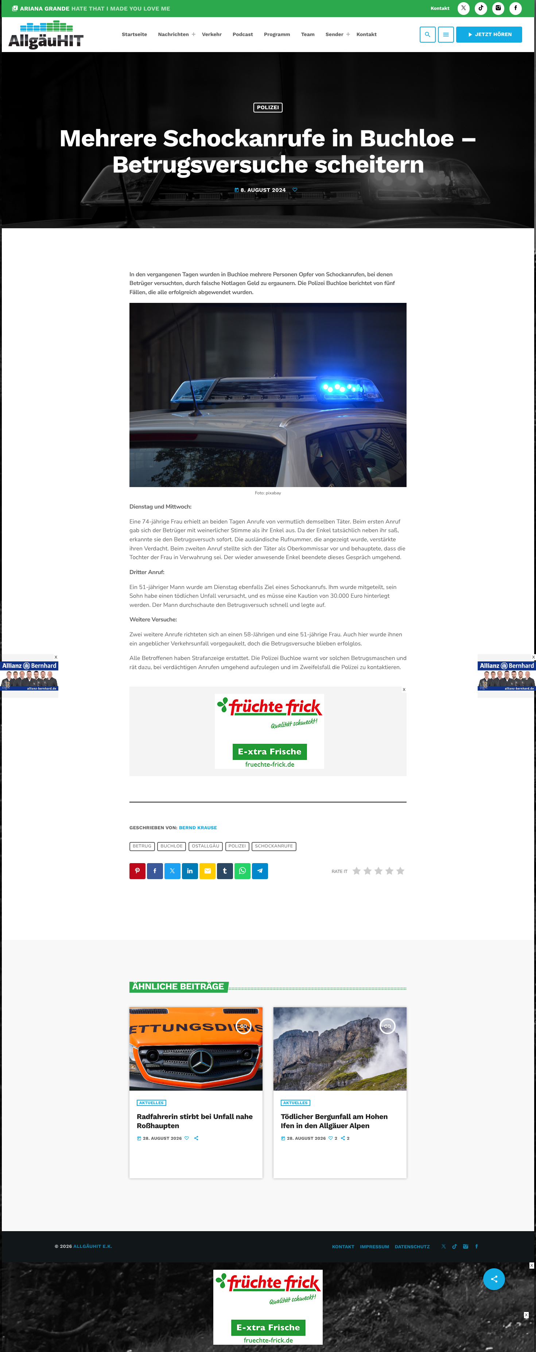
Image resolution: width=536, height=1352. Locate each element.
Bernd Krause (198, 828)
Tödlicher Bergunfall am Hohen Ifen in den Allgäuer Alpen (334, 1121)
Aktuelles (151, 1102)
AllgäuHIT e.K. (92, 1246)
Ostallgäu (206, 847)
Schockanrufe (274, 847)
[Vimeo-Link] (45, 34)
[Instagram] (498, 8)
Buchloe (172, 847)
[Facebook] (515, 8)
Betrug (142, 847)
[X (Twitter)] (464, 8)
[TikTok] (481, 8)
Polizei (268, 107)
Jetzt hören (489, 34)
